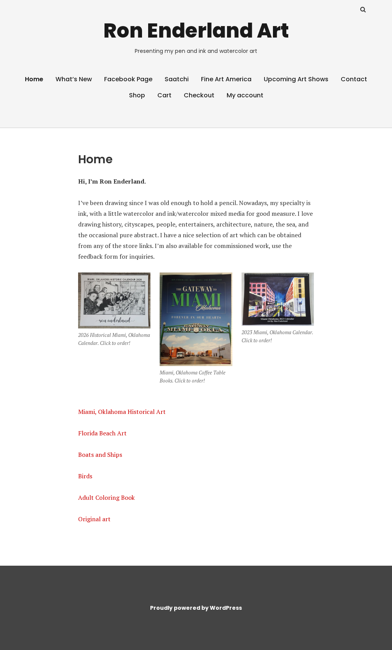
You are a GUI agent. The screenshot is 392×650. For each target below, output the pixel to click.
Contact (354, 79)
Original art (94, 519)
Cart (164, 95)
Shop (137, 95)
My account (245, 95)
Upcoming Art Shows (296, 79)
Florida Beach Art (102, 433)
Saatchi (177, 79)
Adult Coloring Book (106, 497)
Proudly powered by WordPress (196, 608)
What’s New (74, 79)
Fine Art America (226, 79)
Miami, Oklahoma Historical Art (122, 411)
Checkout (199, 95)
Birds (85, 476)
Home (34, 79)
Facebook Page (128, 79)
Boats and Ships (100, 454)
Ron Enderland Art (196, 30)
